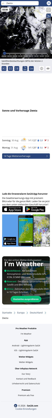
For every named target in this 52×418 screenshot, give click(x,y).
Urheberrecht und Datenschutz (26, 383)
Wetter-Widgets (26, 362)
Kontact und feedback (26, 378)
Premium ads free (26, 395)
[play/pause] (10, 68)
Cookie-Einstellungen (26, 408)
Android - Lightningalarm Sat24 (26, 345)
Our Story (26, 374)
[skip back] (4, 68)
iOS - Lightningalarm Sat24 (26, 350)
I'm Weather (26, 333)
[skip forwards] (16, 68)
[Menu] (49, 3)
